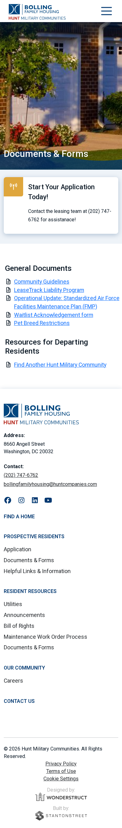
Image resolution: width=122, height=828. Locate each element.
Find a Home (19, 517)
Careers (13, 680)
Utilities (13, 604)
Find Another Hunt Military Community (60, 364)
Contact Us (19, 701)
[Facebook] (8, 501)
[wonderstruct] (61, 797)
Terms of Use (61, 771)
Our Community (24, 668)
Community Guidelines (41, 281)
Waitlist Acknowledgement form (53, 315)
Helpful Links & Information (37, 571)
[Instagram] (21, 501)
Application (17, 549)
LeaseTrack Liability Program (49, 290)
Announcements (24, 615)
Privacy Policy (61, 764)
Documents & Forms (29, 560)
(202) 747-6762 (21, 475)
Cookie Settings (61, 779)
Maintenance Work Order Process (45, 636)
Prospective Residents (34, 536)
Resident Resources (30, 591)
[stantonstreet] (61, 816)
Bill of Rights (19, 626)
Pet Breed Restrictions (42, 323)
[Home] (37, 11)
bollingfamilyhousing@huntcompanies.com (50, 484)
